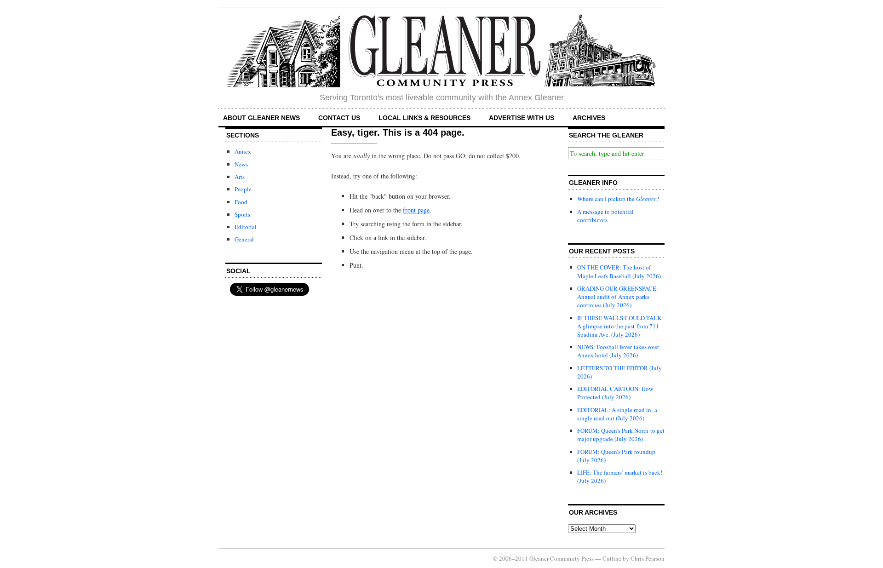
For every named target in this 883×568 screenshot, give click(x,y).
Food (241, 202)
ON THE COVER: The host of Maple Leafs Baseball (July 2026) (619, 271)
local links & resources (424, 117)
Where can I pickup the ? (618, 199)
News (241, 164)
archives (589, 117)
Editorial (246, 227)
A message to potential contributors (605, 215)
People (243, 189)
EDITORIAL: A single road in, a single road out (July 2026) (617, 414)
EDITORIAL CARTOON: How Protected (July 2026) (615, 392)
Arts (240, 176)
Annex (243, 151)
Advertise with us (521, 117)
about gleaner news (261, 117)
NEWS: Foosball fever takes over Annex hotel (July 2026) (618, 351)
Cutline (611, 558)
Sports (242, 214)
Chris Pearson (648, 558)
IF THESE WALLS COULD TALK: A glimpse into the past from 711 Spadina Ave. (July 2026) (620, 326)
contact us (339, 117)
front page (416, 210)
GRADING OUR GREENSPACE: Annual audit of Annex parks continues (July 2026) (617, 296)
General (244, 239)
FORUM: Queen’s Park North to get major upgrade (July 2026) (621, 434)
